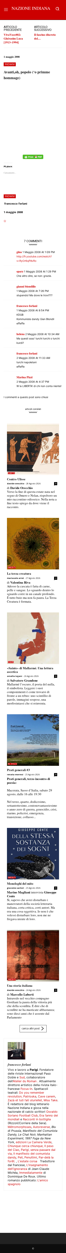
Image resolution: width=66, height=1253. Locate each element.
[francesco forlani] (16, 1051)
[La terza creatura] (33, 543)
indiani (10, 64)
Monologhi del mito (20, 883)
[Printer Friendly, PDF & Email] (33, 159)
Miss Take (50, 1100)
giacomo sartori (15, 888)
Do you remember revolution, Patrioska (26, 1094)
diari (11, 662)
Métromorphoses (19, 1127)
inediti (12, 568)
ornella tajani (14, 676)
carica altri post (31, 1028)
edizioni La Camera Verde (34, 1142)
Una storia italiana (19, 985)
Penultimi (30, 1157)
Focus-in (26, 1089)
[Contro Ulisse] (33, 449)
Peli (20, 1157)
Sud (22, 1077)
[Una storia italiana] (33, 955)
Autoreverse (41, 1127)
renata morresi (15, 774)
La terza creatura (19, 573)
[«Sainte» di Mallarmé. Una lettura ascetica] (33, 638)
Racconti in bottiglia (37, 1119)
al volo (12, 764)
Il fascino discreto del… (45, 36)
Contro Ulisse (16, 479)
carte (11, 473)
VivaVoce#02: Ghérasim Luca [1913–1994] (13, 38)
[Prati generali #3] (33, 740)
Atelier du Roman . (25, 1081)
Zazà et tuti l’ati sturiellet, (25, 1100)
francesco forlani (15, 203)
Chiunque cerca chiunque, (25, 1146)
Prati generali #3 (18, 770)
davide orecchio (15, 483)
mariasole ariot (15, 578)
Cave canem (46, 1096)
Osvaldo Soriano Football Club (33, 1113)
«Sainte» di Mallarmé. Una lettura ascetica (30, 670)
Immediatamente (30, 1172)
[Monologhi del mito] (33, 853)
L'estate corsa (27, 1161)
